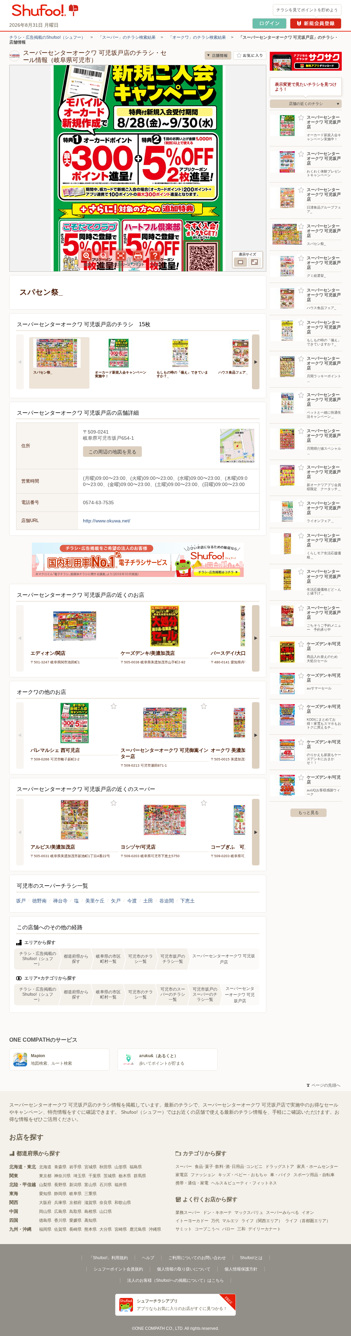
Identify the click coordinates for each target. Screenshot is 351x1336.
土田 (148, 900)
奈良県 (105, 1202)
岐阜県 (75, 1193)
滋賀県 (90, 1202)
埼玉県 (79, 1175)
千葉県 (94, 1175)
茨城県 (110, 1175)
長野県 (60, 1184)
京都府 (75, 1202)
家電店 (182, 1174)
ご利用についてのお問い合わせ (197, 1257)
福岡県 (45, 1229)
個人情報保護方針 (241, 1269)
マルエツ (230, 1220)
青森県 (60, 1166)
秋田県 (105, 1166)
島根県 (90, 1211)
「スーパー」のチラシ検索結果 (127, 37)
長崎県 (75, 1229)
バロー (228, 1229)
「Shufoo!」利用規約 (108, 1257)
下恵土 (187, 900)
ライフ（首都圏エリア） (307, 1220)
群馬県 (140, 1175)
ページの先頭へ (323, 1085)
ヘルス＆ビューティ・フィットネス (244, 1183)
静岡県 (60, 1193)
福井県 (120, 1184)
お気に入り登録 (113, 706)
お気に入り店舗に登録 (249, 55)
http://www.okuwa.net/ (106, 520)
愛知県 (45, 1193)
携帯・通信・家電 (192, 1183)
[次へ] (255, 361)
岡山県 (45, 1211)
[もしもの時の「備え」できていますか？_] (182, 352)
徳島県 (45, 1220)
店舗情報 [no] (218, 55)
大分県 (105, 1229)
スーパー (184, 1166)
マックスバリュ (248, 1212)
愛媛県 (75, 1220)
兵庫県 (60, 1202)
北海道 (45, 1166)
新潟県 (75, 1184)
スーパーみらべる (282, 1212)
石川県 (105, 1184)
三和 (241, 1229)
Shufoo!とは (251, 1257)
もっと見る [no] (308, 812)
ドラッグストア (279, 1166)
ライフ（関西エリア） (261, 1220)
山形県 (120, 1166)
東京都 (45, 1175)
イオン (308, 1212)
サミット (184, 1229)
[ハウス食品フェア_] (244, 352)
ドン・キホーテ (217, 1212)
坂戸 (21, 900)
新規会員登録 (315, 23)
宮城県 (90, 1166)
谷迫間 (166, 900)
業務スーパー (188, 1212)
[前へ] (20, 361)
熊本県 (90, 1229)
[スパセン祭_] (59, 352)
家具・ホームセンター (317, 1166)
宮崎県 (120, 1229)
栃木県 (125, 1175)
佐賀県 (60, 1229)
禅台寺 (60, 900)
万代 (215, 1220)
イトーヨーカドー (192, 1220)
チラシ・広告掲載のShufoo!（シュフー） (47, 37)
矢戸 (116, 900)
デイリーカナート (264, 1229)
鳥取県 (75, 1211)
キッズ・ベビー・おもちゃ (242, 1174)
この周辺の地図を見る (112, 451)
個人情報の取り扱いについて (183, 1269)
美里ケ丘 (95, 900)
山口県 (105, 1211)
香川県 (60, 1220)
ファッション (203, 1174)
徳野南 (39, 900)
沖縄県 (155, 1229)
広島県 (60, 1211)
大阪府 (45, 1202)
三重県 (90, 1193)
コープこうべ (207, 1229)
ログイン (269, 23)
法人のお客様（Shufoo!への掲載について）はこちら (175, 1280)
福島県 (136, 1166)
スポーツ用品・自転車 (314, 1174)
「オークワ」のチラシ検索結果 (197, 37)
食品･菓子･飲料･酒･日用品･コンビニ (229, 1166)
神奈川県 (62, 1175)
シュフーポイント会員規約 (118, 1269)
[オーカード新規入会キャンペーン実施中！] (121, 352)
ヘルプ (148, 1257)
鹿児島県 (138, 1229)
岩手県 (75, 1166)
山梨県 (45, 1184)
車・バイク (280, 1174)
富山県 (90, 1184)
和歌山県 (122, 1202)
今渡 (132, 900)
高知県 (90, 1220)
